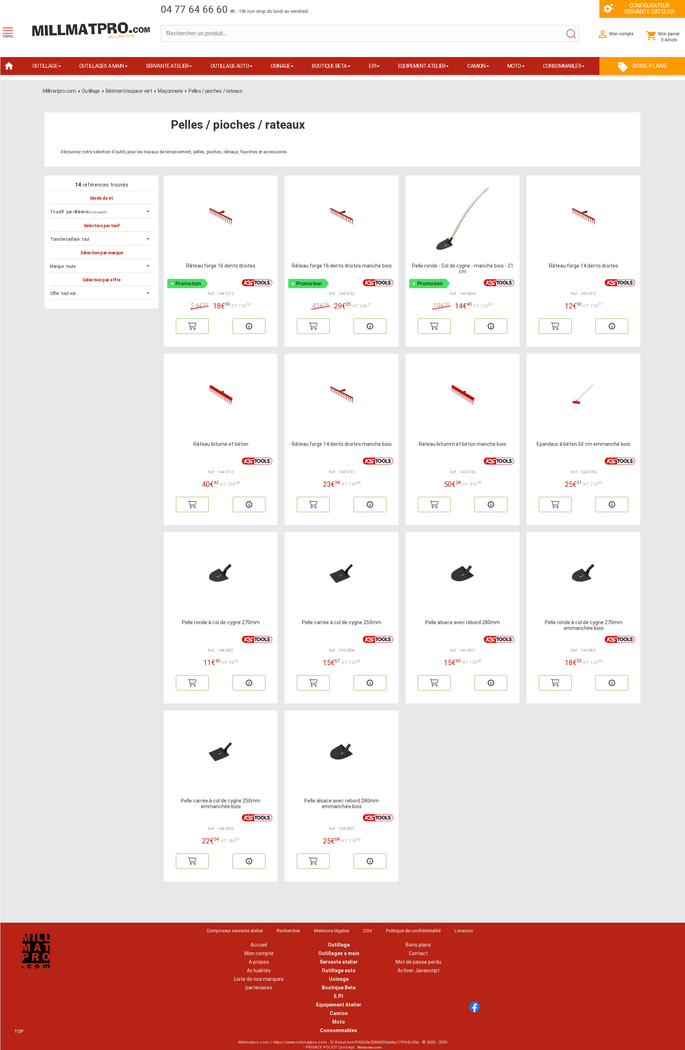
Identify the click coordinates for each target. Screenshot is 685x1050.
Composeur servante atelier (235, 930)
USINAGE (280, 66)
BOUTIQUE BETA (329, 66)
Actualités (259, 970)
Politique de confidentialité (413, 930)
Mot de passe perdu (418, 962)
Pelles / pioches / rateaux (215, 91)
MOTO (514, 66)
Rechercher (288, 930)
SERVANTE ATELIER (167, 66)
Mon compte (259, 953)
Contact (418, 953)
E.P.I (372, 66)
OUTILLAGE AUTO (229, 66)
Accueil (258, 945)
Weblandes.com (369, 1047)
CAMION (476, 66)
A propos (259, 962)
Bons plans (418, 945)
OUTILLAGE (44, 66)
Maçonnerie (170, 91)
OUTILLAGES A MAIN (101, 66)
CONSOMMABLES (562, 66)
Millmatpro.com (59, 91)
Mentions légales (331, 930)
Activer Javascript (418, 970)
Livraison (464, 930)
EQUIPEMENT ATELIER (422, 66)
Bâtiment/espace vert (129, 91)
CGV (367, 930)
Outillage (91, 91)
